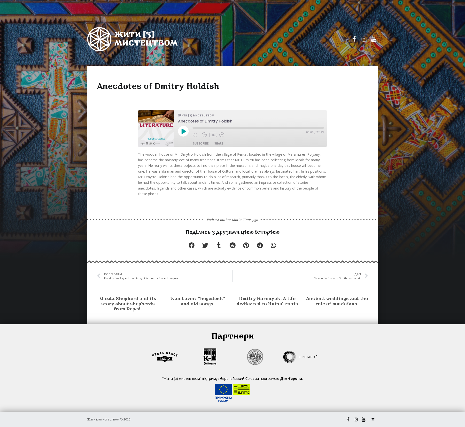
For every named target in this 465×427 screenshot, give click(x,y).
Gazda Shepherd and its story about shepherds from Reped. (128, 304)
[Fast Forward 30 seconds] (222, 134)
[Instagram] (364, 39)
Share (218, 143)
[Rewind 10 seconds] (204, 134)
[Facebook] (354, 39)
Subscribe (201, 143)
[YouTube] (374, 39)
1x (213, 135)
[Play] (183, 131)
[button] (191, 245)
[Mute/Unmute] (196, 134)
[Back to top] (373, 419)
